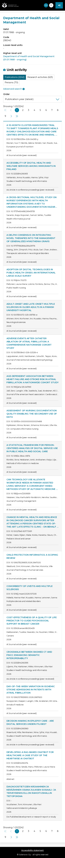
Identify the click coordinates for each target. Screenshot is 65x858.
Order (6, 94)
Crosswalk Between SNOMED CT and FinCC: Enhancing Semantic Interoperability (29, 655)
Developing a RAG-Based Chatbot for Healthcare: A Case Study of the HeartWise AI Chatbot (30, 755)
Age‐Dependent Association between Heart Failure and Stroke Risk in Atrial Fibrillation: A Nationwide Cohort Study (32, 379)
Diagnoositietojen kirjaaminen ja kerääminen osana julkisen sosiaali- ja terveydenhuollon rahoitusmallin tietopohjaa (31, 791)
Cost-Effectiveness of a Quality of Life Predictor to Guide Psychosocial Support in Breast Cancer (31, 620)
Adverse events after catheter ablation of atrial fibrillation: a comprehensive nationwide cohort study (29, 343)
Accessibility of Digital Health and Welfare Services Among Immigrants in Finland (31, 166)
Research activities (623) (40, 77)
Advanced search (12, 88)
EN (46, 5)
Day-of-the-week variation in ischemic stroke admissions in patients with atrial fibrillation (30, 689)
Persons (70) (11, 82)
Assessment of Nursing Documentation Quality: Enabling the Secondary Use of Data (31, 413)
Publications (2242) (14, 77)
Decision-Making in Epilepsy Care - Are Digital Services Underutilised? (30, 722)
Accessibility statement (32, 850)
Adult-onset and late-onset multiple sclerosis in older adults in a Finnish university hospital (30, 307)
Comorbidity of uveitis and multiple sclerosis (29, 588)
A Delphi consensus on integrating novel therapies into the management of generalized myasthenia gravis (31, 238)
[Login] (59, 5)
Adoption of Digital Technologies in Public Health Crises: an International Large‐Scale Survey (31, 272)
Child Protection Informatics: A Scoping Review (32, 556)
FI (51, 5)
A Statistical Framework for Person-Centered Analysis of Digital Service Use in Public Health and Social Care (32, 448)
